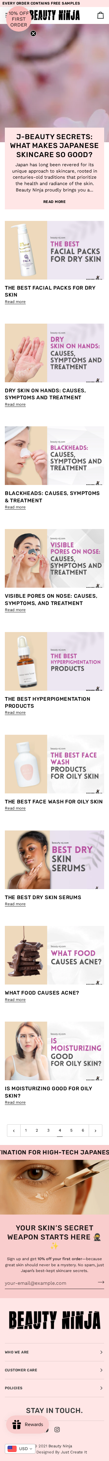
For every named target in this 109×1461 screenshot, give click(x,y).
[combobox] (20, 1449)
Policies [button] (14, 1388)
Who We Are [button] (17, 1352)
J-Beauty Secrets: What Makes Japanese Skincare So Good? (54, 145)
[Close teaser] (33, 33)
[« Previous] (14, 1130)
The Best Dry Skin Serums (43, 897)
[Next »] (95, 1130)
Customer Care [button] (21, 1370)
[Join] (99, 1282)
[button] (18, 19)
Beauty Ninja (60, 1446)
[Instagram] (57, 1429)
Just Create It (74, 1452)
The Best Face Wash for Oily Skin (54, 802)
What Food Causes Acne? (42, 993)
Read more (54, 202)
